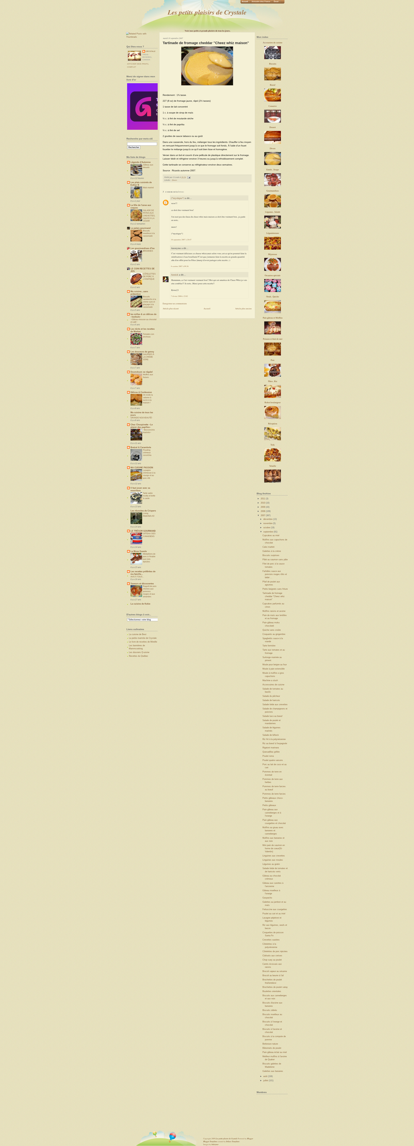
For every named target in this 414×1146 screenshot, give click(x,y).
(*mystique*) (177, 198)
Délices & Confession (141, 392)
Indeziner (215, 1144)
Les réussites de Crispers (143, 510)
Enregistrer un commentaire (175, 303)
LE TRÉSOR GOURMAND (143, 531)
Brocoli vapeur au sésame (274, 971)
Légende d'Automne (141, 162)
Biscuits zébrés (269, 1010)
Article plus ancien (243, 308)
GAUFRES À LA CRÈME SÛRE (148, 357)
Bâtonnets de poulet (271, 1048)
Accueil (245, 1)
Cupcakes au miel (270, 535)
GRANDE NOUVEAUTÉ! (141, 418)
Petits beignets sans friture (275, 589)
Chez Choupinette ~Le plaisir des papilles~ (142, 425)
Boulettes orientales (271, 991)
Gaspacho (267, 898)
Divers (174, 180)
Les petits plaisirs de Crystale (207, 12)
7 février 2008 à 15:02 (179, 296)
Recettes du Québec (138, 656)
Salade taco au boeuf (272, 716)
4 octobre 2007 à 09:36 (180, 266)
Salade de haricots (271, 700)
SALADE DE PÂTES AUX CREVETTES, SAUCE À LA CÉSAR (149, 215)
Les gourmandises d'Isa (142, 248)
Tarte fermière (268, 645)
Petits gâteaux (269, 805)
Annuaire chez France (261, 1)
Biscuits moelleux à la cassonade (149, 233)
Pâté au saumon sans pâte (275, 559)
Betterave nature (270, 1044)
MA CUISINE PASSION (142, 467)
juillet (266, 1080)
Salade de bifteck (270, 735)
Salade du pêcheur (271, 696)
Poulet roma (268, 756)
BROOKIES (148, 251)
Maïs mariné (148, 187)
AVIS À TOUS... (137, 577)
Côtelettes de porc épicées (275, 951)
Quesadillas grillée (271, 752)
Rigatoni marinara (270, 747)
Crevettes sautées (271, 940)
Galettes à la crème (271, 551)
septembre (268, 532)
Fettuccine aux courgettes (274, 909)
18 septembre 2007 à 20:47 (181, 239)
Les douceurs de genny (142, 351)
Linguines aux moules (272, 860)
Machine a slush (270, 680)
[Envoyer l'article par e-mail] (188, 177)
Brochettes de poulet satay (275, 987)
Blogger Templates (210, 1141)
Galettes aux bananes (272, 1071)
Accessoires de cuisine (273, 684)
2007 (263, 515)
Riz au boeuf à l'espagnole (274, 743)
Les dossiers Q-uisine (139, 652)
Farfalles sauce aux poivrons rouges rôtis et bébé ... (274, 574)
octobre (267, 527)
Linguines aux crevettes (273, 855)
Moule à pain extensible (273, 669)
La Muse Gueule (139, 551)
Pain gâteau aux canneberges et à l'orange (271, 812)
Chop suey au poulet (272, 960)
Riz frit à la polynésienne (274, 739)
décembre (268, 519)
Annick (174, 274)
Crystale (151, 51)
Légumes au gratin (271, 864)
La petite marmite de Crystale (143, 638)
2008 (263, 511)
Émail (276, 1)
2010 (263, 503)
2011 (263, 498)
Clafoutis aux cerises (272, 955)
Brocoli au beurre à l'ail (273, 975)
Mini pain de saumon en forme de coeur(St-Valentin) (273, 848)
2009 (263, 507)
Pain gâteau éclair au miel (274, 1052)
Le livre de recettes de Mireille (143, 642)
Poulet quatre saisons (272, 760)
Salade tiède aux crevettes (275, 704)
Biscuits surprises (270, 555)
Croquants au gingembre (273, 634)
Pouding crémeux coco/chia (147, 452)
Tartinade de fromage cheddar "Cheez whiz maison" (206, 43)
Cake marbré (268, 547)
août (265, 1076)
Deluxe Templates (233, 1141)
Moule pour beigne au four (274, 664)
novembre (268, 523)
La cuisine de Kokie (140, 604)
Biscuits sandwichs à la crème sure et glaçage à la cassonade (149, 302)
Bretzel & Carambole (141, 447)
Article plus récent (171, 308)
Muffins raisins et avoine (273, 611)
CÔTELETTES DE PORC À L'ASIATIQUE (149, 276)
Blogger (250, 1138)
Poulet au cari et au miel (273, 913)
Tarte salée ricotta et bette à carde (149, 495)
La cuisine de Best (137, 634)
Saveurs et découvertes (142, 583)
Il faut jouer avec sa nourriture (140, 489)
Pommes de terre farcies (274, 794)
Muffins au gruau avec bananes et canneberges (272, 830)
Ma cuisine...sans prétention (139, 292)
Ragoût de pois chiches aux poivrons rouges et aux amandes (149, 591)
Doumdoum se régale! (142, 372)
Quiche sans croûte (271, 630)
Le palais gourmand (141, 228)
